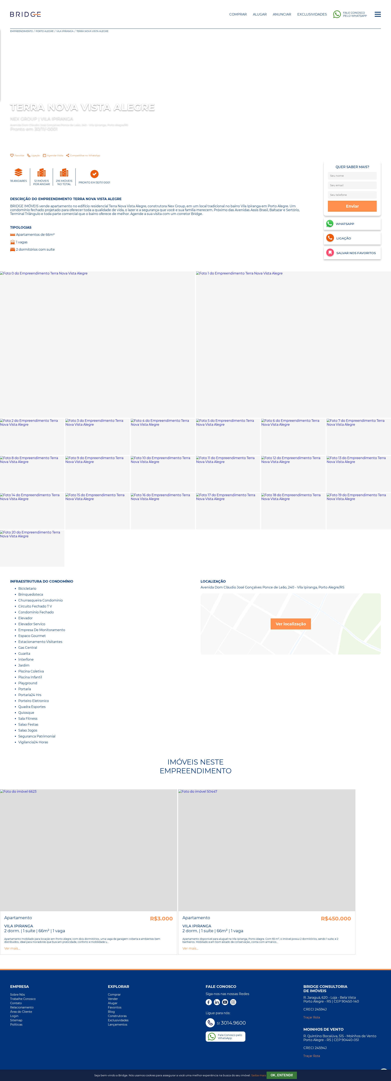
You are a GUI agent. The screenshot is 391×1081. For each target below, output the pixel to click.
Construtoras (117, 1016)
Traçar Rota (311, 1017)
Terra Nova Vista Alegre (92, 31)
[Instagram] (233, 1002)
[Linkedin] (217, 1002)
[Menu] (378, 14)
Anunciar (282, 14)
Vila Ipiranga (65, 31)
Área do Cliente (21, 1012)
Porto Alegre (45, 31)
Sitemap (16, 1020)
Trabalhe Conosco (23, 999)
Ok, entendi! (282, 1075)
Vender (113, 999)
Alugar (260, 14)
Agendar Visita (55, 155)
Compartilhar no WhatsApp (85, 155)
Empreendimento (21, 31)
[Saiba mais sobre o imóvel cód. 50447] (266, 850)
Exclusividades (312, 14)
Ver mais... (12, 948)
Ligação (35, 155)
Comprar (238, 14)
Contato (16, 1003)
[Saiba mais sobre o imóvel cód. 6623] (88, 850)
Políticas (16, 1024)
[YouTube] (225, 1002)
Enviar (352, 206)
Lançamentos (117, 1024)
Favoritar (19, 155)
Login (14, 1016)
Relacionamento (22, 1007)
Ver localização (291, 623)
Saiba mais (258, 1075)
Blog (111, 1012)
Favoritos (114, 1007)
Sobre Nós (17, 994)
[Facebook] (209, 1002)
